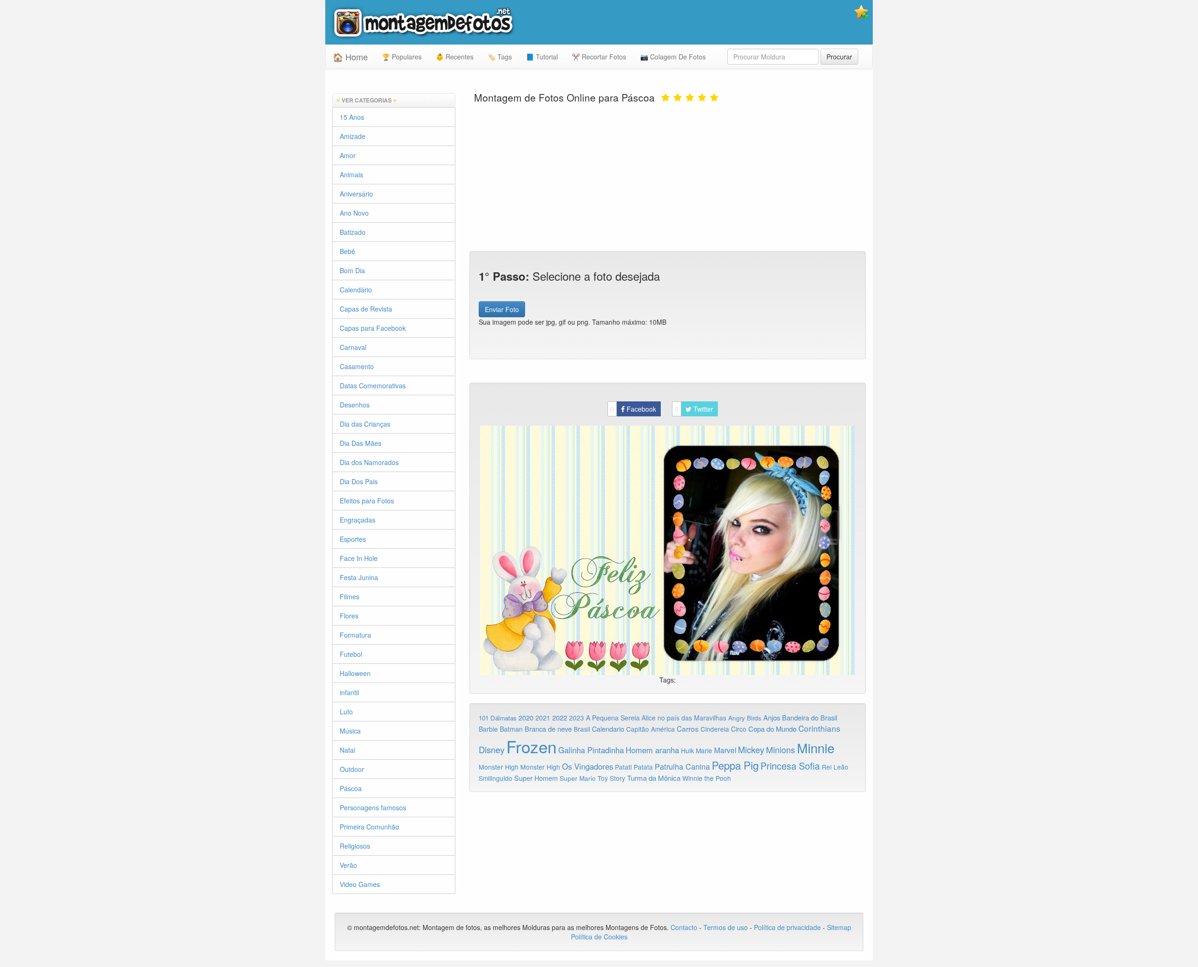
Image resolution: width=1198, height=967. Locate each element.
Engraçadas (357, 519)
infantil (349, 692)
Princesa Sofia (790, 765)
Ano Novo (354, 213)
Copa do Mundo (772, 729)
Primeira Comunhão (369, 826)
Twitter (694, 409)
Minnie (815, 747)
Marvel (725, 750)
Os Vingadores (587, 766)
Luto (346, 711)
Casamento (357, 366)
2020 (526, 717)
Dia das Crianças (365, 424)
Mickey (751, 749)
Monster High (499, 766)
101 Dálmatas (498, 717)
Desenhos (355, 404)
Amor (348, 155)
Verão (348, 865)
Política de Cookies (599, 936)
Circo (738, 729)
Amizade (352, 136)
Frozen (531, 746)
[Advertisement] (667, 176)
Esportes (353, 539)
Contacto (685, 927)
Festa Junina (359, 577)
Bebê (347, 251)
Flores (349, 615)
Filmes (349, 596)
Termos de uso (725, 927)
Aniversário (356, 193)
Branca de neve (548, 729)
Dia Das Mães (360, 443)
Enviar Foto (502, 309)
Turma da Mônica (653, 778)
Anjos (771, 717)
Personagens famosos (373, 807)
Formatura (355, 635)
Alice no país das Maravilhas (684, 717)
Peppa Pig (735, 764)
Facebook (633, 409)
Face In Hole (359, 558)
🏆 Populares (402, 56)
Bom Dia (352, 270)
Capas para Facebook (373, 328)
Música (350, 730)
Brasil (582, 729)
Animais (351, 174)
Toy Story (611, 778)
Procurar (839, 56)
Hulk (687, 750)
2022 (559, 717)
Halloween (355, 673)
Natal (347, 750)
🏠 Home (350, 57)
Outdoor (352, 769)
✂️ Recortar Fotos (599, 56)
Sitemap (839, 927)
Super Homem (536, 778)
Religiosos (355, 846)
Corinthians (819, 728)
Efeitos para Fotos (367, 500)
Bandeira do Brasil (809, 717)
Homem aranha (652, 750)
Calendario (608, 729)
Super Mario (578, 778)
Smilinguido (495, 778)
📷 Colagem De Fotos (673, 56)
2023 (576, 717)
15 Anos (352, 117)
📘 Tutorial (542, 56)
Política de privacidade (787, 927)
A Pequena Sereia (613, 717)
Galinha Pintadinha (591, 750)
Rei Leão (835, 766)
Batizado (352, 232)
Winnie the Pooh (706, 778)
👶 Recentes (455, 56)
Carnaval (353, 347)
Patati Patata (634, 766)
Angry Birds (744, 717)
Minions (780, 750)
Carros (688, 728)
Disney (491, 749)
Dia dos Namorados (369, 462)
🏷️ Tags (500, 56)
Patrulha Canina (682, 766)
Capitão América (650, 729)
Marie (704, 750)
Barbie (488, 729)
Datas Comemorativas (373, 385)
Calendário (356, 289)
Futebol (351, 654)
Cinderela (715, 729)
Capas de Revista (366, 308)
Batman (511, 729)
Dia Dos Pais (359, 481)
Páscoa (351, 788)
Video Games (360, 884)
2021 (542, 717)
